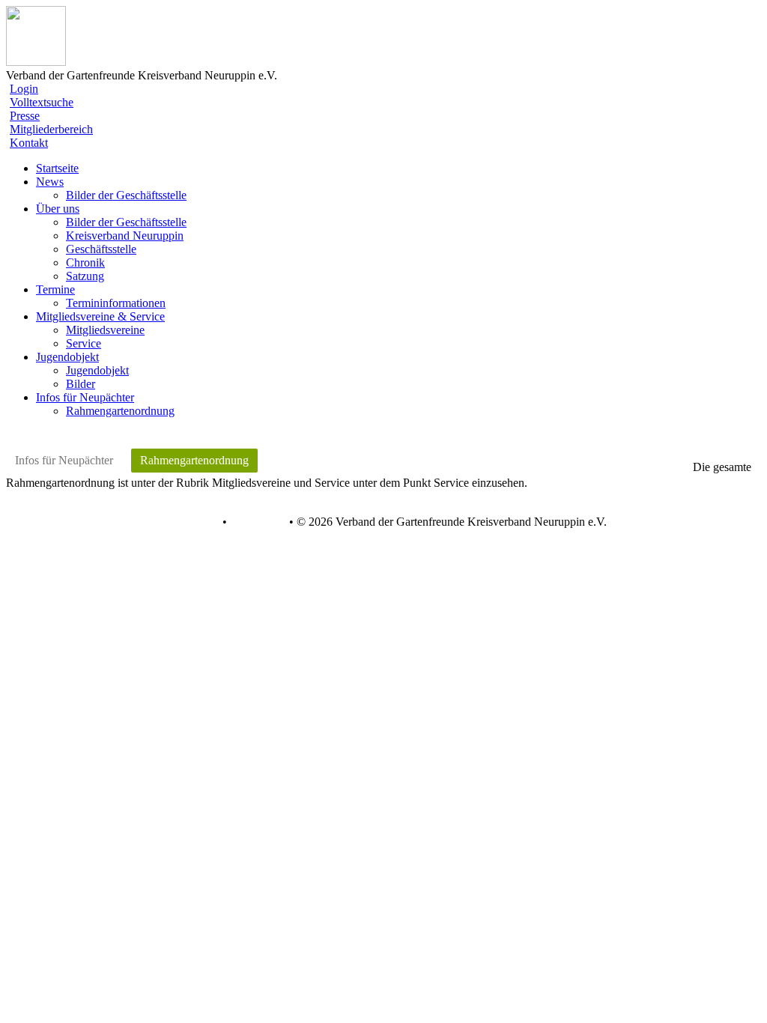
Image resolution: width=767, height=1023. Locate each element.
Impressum (256, 522)
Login (24, 88)
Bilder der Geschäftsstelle (126, 195)
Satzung (85, 276)
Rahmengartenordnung (120, 410)
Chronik (85, 262)
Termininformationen (116, 303)
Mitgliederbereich (51, 129)
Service (83, 343)
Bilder (80, 383)
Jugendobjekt (97, 370)
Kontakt (29, 142)
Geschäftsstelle (101, 249)
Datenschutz (189, 522)
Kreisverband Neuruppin (125, 235)
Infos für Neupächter (64, 460)
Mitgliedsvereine (105, 330)
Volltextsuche (41, 102)
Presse (25, 115)
